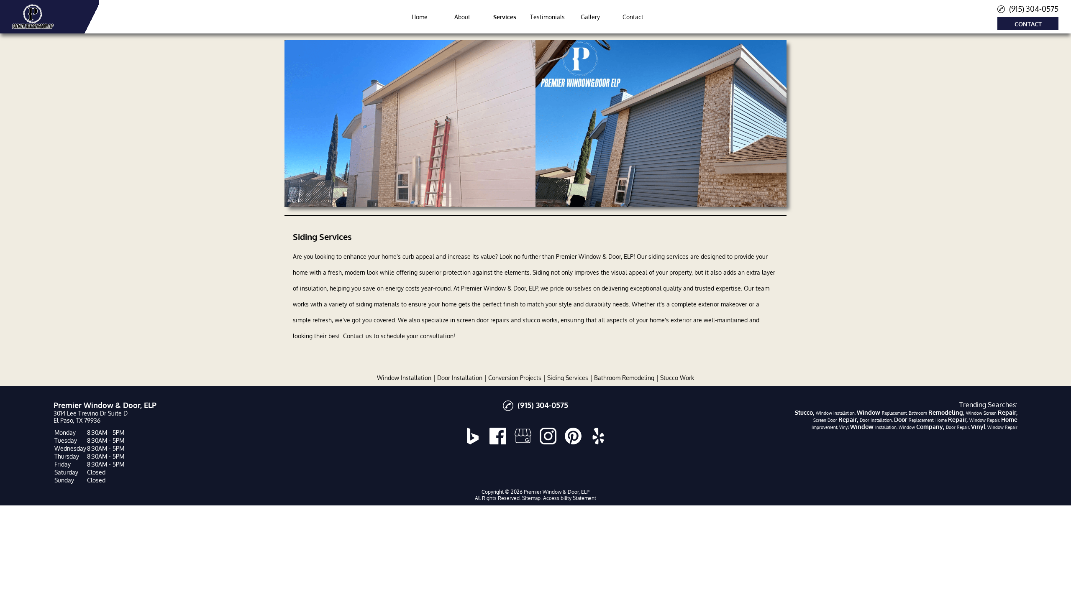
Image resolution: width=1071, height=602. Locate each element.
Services (504, 16)
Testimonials (547, 16)
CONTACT (1028, 24)
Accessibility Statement (569, 498)
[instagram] (548, 436)
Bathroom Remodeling (624, 377)
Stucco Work (677, 377)
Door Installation (459, 377)
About (462, 16)
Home (420, 16)
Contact (633, 16)
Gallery (590, 16)
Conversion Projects (514, 377)
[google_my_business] (523, 436)
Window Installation (404, 377)
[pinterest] (573, 436)
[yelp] (598, 436)
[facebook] (497, 436)
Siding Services (567, 377)
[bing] (472, 436)
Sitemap (531, 498)
